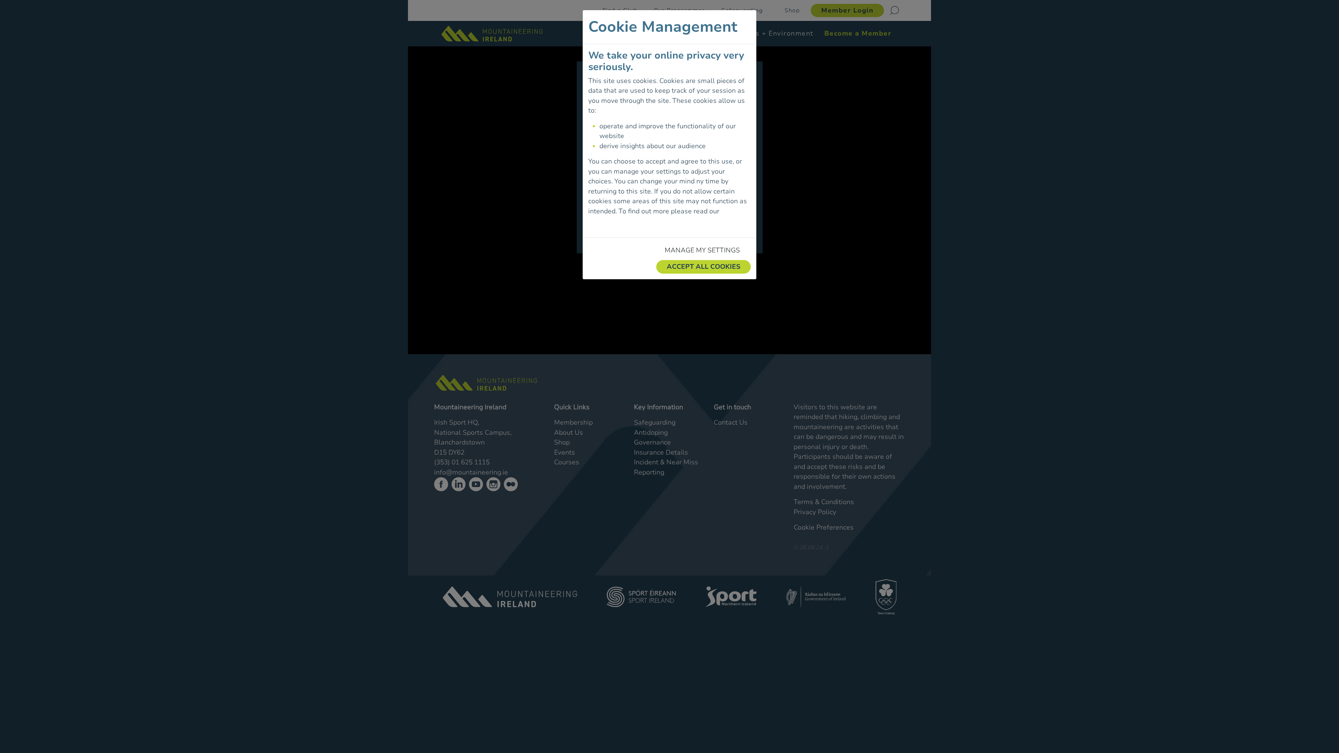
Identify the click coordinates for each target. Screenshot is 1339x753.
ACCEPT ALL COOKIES (703, 266)
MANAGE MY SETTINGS (702, 250)
